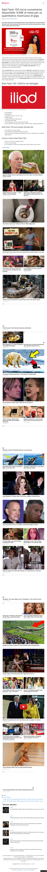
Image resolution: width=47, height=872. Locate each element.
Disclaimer (32, 870)
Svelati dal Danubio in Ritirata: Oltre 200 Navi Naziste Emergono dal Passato (27, 817)
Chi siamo (14, 870)
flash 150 (5, 797)
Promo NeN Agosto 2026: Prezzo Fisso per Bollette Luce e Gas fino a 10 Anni (27, 809)
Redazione (20, 870)
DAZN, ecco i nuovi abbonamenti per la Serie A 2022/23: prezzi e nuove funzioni (23, 799)
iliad (10, 797)
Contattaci (32, 863)
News (4, 795)
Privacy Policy (26, 870)
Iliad (8, 147)
